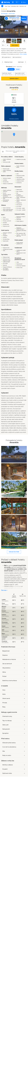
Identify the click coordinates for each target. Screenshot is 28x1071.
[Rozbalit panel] (24, 651)
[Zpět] (2, 6)
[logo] (5, 2)
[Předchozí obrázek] (2, 27)
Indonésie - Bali (15, 6)
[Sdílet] (8, 45)
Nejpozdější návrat (19, 73)
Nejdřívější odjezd (6, 73)
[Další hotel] (25, 62)
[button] (14, 134)
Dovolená (11, 69)
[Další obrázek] (26, 27)
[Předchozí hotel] (2, 62)
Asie (9, 6)
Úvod (6, 6)
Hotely (17, 69)
